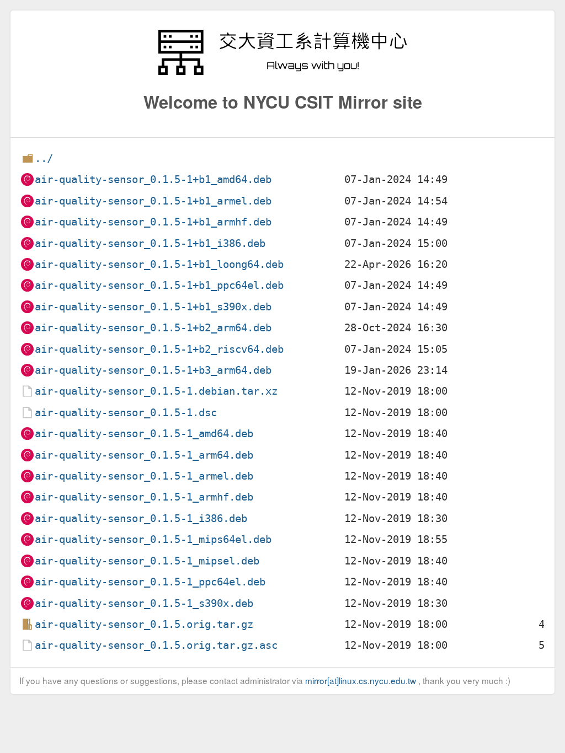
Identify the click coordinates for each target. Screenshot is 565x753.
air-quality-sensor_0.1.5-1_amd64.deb (144, 433)
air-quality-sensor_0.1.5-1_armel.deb (144, 476)
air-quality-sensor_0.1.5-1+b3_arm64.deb (153, 370)
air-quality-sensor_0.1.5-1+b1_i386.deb (150, 243)
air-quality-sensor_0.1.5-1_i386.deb (141, 518)
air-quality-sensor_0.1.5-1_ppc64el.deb (150, 581)
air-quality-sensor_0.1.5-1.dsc (126, 412)
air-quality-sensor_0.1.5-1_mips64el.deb (153, 539)
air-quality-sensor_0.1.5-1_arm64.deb (144, 455)
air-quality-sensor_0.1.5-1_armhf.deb (144, 497)
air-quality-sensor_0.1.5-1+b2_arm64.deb (153, 327)
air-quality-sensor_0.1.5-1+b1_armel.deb (153, 201)
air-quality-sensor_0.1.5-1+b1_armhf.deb (153, 222)
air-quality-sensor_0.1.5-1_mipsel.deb (147, 561)
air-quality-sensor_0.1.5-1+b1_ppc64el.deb (159, 285)
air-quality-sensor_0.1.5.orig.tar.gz (144, 624)
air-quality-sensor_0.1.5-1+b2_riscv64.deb (159, 349)
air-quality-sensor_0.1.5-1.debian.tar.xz (156, 391)
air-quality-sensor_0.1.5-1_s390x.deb (144, 603)
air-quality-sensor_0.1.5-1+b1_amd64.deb (153, 179)
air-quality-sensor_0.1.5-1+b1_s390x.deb (153, 306)
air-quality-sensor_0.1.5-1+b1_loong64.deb (159, 264)
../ (44, 158)
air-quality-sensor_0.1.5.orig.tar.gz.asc (156, 645)
